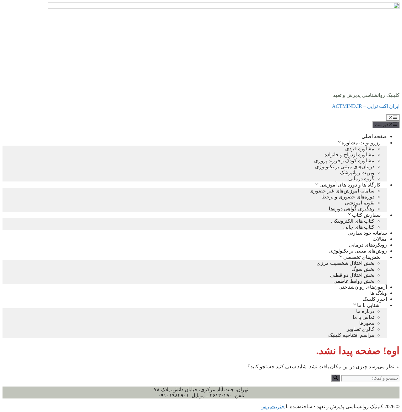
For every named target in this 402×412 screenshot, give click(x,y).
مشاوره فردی (359, 148)
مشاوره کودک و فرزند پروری (344, 160)
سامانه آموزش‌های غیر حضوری (341, 190)
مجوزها (366, 323)
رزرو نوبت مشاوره (361, 142)
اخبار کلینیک (374, 299)
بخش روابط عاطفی (354, 281)
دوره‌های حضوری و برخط (348, 196)
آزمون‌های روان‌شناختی (363, 287)
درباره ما (365, 311)
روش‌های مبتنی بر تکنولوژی (358, 250)
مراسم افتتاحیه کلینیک (351, 335)
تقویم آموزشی (359, 202)
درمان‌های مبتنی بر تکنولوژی (344, 166)
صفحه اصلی (374, 136)
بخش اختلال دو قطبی (352, 275)
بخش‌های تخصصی (362, 257)
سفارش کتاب (366, 215)
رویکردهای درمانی (368, 245)
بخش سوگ (362, 269)
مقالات (379, 239)
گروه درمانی (361, 178)
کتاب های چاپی (358, 227)
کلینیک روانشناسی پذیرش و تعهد (366, 95)
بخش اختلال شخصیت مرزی (345, 263)
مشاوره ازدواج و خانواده (349, 154)
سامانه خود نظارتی (367, 233)
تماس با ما (363, 317)
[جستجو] (335, 378)
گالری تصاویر (360, 329)
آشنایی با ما (369, 305)
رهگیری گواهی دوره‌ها (351, 208)
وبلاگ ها (378, 293)
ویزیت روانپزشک (357, 172)
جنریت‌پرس (272, 406)
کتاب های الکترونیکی (352, 221)
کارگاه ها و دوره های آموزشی (350, 184)
